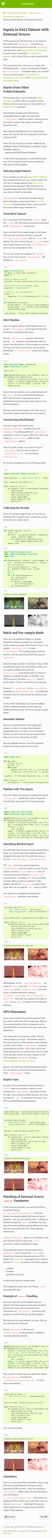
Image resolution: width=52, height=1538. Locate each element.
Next (43, 1517)
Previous (11, 1517)
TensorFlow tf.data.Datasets (34, 50)
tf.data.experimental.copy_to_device (19, 1061)
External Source (10, 107)
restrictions (20, 1259)
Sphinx (15, 1531)
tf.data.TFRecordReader (37, 177)
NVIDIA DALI (28, 4)
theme (28, 1531)
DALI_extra (38, 183)
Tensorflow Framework (13, 17)
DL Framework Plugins (18, 13)
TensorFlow (35, 13)
